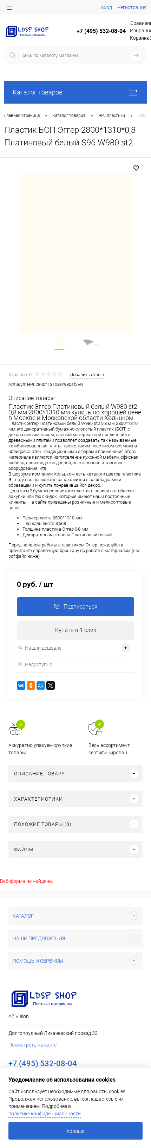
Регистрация (132, 7)
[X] (50, 685)
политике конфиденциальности (44, 1113)
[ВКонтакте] (21, 685)
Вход (106, 7)
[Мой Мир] (41, 685)
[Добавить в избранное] (136, 168)
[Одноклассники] (31, 685)
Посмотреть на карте (32, 1045)
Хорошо (75, 1131)
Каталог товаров (38, 92)
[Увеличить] (75, 254)
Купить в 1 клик (75, 630)
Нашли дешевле (43, 648)
